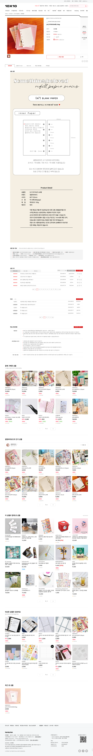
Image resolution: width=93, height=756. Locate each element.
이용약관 (17, 725)
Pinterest (87, 61)
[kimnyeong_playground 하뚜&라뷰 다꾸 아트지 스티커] (63, 583)
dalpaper (41, 535)
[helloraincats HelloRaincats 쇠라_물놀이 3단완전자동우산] (29, 557)
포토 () (25, 271)
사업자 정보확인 (38, 736)
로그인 (65, 1)
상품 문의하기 (79, 299)
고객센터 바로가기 (54, 735)
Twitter (83, 61)
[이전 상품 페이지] (40, 428)
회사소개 (7, 725)
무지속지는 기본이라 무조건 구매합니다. (28, 273)
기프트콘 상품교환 (64, 742)
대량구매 (42, 6)
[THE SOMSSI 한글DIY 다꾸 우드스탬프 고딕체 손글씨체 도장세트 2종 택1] (46, 584)
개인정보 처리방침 (24, 725)
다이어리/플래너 (17, 13)
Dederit (24, 535)
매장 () (35, 271)
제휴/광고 (46, 725)
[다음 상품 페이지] (53, 428)
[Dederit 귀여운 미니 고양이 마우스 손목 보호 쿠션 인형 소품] (29, 530)
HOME (6, 13)
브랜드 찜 (83, 445)
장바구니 (85, 1)
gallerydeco (59, 535)
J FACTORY (75, 535)
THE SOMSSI (42, 588)
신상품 (58, 6)
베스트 (54, 6)
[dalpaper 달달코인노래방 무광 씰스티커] (46, 530)
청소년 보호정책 (32, 725)
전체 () (15, 271)
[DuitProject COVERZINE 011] (29, 585)
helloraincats (25, 561)
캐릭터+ (46, 6)
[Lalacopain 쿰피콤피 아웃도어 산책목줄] (13, 583)
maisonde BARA (76, 588)
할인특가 (62, 6)
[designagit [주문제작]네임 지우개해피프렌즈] (13, 530)
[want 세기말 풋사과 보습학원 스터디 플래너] (80, 556)
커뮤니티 (37, 6)
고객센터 (80, 1)
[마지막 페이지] (60, 289)
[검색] (86, 6)
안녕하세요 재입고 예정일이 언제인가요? (28, 301)
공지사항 (51, 725)
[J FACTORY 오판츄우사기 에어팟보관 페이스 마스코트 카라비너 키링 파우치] (80, 530)
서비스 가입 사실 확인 (34, 740)
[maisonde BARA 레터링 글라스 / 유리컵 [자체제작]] (80, 584)
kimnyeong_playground (62, 588)
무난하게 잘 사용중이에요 (25, 282)
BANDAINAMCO (59, 561)
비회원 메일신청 (64, 744)
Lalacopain (8, 588)
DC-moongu (8, 561)
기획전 (50, 6)
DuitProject (25, 588)
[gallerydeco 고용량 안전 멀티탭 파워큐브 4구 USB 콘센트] (63, 530)
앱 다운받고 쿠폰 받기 (82, 735)
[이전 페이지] (35, 289)
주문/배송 (76, 1)
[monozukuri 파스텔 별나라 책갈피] (46, 556)
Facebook (85, 61)
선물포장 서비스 (53, 744)
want (73, 561)
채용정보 (12, 725)
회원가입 (68, 1)
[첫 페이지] (33, 289)
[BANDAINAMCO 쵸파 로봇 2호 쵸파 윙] (63, 557)
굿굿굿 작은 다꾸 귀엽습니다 (26, 276)
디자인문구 (11, 13)
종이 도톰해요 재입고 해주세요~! (26, 279)
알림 (72, 1)
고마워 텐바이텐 (53, 746)
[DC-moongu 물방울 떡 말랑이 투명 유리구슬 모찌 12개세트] (13, 556)
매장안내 (56, 725)
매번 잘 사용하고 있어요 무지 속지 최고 (28, 285)
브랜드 (66, 6)
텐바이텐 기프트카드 (54, 742)
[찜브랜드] (47, 21)
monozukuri (42, 561)
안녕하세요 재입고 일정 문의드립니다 (27, 304)
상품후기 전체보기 (71, 270)
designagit (8, 535)
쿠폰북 (62, 746)
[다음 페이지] (58, 289)
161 (84, 33)
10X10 (11, 6)
